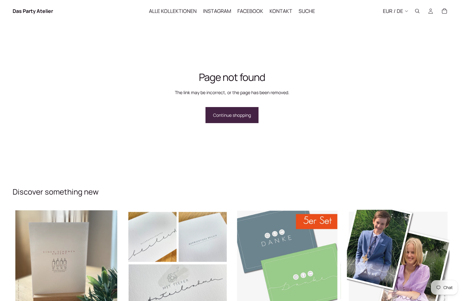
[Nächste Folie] (110, 261)
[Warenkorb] (444, 11)
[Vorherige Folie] (22, 261)
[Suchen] (417, 11)
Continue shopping (232, 115)
